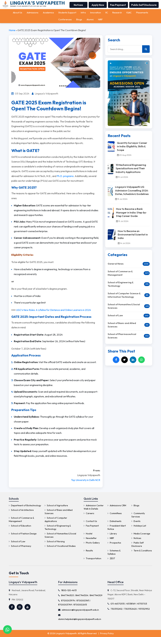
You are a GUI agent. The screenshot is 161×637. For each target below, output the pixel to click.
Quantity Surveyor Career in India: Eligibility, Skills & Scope (132, 146)
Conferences (65, 19)
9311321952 (144, 608)
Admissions (32, 12)
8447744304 (81, 595)
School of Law (115, 315)
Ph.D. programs (65, 176)
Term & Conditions (142, 550)
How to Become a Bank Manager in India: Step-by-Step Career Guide (131, 212)
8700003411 (83, 600)
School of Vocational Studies (61, 546)
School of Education (21, 525)
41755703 (142, 603)
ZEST (112, 558)
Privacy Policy (107, 633)
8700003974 (68, 600)
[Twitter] (124, 359)
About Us (17, 12)
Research (117, 12)
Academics (48, 12)
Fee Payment (118, 4)
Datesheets (115, 521)
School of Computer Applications (56, 519)
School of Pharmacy (21, 546)
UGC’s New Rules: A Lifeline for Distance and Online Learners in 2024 (53, 310)
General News (115, 263)
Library (113, 533)
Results (89, 550)
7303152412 (116, 608)
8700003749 (65, 604)
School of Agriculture (57, 505)
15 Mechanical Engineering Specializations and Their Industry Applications (131, 168)
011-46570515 (118, 603)
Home (12, 30)
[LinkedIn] (133, 359)
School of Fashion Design (24, 533)
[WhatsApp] (141, 359)
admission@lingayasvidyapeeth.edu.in (80, 609)
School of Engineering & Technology (120, 284)
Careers (89, 513)
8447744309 (96, 595)
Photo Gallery (92, 542)
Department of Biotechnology (26, 505)
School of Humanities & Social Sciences (124, 306)
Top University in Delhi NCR (85, 480)
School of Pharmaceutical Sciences (122, 336)
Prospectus (115, 542)
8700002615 (80, 604)
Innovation (95, 12)
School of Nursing (55, 541)
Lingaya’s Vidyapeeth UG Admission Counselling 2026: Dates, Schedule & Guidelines (132, 190)
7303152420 (130, 608)
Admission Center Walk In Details (94, 507)
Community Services (138, 515)
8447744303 (67, 595)
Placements (142, 12)
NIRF (100, 19)
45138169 (131, 603)
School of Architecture (22, 510)
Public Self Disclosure (144, 4)
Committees (115, 513)
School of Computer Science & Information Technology (124, 295)
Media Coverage (141, 533)
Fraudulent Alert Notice (117, 527)
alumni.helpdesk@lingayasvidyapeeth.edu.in (79, 619)
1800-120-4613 (69, 590)
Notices (78, 4)
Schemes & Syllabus (114, 552)
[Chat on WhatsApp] (7, 629)
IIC (106, 12)
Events (136, 521)
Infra (83, 12)
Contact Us (91, 521)
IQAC (129, 12)
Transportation (93, 558)
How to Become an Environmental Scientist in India (133, 234)
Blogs (79, 19)
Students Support (67, 12)
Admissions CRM (117, 505)
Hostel (88, 533)
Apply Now (98, 4)
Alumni (90, 19)
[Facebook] (116, 359)
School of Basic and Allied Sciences (122, 325)
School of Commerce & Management (120, 273)
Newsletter (91, 538)
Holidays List (139, 525)
